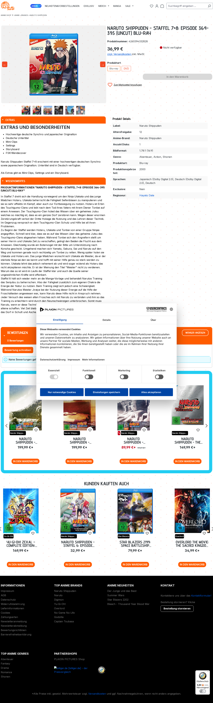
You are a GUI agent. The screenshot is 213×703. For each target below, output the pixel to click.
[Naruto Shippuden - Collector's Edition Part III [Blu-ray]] (25, 407)
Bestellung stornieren (177, 608)
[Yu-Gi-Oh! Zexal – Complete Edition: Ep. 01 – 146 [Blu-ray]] (21, 511)
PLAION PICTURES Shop (69, 659)
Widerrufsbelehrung (13, 604)
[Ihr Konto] (157, 6)
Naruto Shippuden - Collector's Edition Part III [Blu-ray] (25, 440)
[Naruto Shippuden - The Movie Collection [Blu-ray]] (188, 405)
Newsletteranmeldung (14, 621)
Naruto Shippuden (65, 590)
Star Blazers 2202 (117, 599)
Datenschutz (8, 599)
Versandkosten (97, 693)
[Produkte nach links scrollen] (6, 426)
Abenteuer (7, 659)
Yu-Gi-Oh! (60, 604)
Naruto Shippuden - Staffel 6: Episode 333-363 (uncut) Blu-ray (77, 543)
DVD (126, 68)
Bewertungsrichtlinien (13, 630)
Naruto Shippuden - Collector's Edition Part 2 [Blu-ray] (79, 440)
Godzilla (58, 617)
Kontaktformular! (201, 595)
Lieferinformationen (12, 608)
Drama (5, 667)
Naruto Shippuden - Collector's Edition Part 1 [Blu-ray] (133, 440)
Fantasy (5, 663)
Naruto (58, 595)
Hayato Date (146, 195)
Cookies (5, 612)
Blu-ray (114, 69)
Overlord (59, 608)
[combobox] (186, 6)
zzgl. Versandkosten (119, 54)
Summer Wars (115, 595)
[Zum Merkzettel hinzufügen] (36, 430)
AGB (3, 595)
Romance (6, 672)
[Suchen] (209, 6)
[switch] (203, 691)
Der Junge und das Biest (121, 590)
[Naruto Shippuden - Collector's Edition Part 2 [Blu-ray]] (79, 407)
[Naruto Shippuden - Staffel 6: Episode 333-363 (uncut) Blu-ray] (78, 511)
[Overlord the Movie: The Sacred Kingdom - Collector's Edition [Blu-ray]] (192, 511)
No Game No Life (64, 612)
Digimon (59, 599)
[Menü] (208, 672)
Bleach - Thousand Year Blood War (128, 604)
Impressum (7, 590)
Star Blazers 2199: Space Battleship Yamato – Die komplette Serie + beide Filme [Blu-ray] (135, 543)
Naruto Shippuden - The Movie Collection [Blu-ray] (187, 440)
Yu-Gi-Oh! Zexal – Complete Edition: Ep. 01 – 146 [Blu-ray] (21, 543)
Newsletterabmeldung (14, 625)
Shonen (5, 676)
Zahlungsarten (9, 617)
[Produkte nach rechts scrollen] (206, 426)
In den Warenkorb (25, 461)
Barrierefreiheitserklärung (16, 634)
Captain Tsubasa (64, 621)
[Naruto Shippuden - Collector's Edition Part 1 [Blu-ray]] (133, 407)
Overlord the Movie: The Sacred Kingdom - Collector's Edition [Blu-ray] (192, 543)
